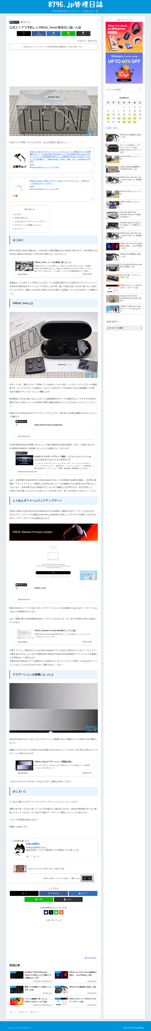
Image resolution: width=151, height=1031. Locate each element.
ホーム (10, 1028)
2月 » (115, 128)
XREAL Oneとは (21, 218)
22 (124, 118)
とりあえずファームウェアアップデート (30, 221)
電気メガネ (15, 22)
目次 (26, 209)
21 (119, 118)
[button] (83, 33)
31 (135, 122)
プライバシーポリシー (23, 1028)
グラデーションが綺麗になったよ (27, 225)
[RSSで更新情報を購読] (38, 856)
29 (124, 122)
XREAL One (26, 22)
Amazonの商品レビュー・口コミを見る (45, 167)
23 (129, 118)
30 (129, 122)
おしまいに (18, 228)
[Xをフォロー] (31, 856)
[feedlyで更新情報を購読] (34, 856)
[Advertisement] (53, 67)
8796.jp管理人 (33, 844)
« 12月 (108, 128)
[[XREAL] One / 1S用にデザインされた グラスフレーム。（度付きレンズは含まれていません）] (19, 187)
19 (108, 118)
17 (135, 114)
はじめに (18, 214)
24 (135, 118)
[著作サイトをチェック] (27, 856)
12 (108, 114)
